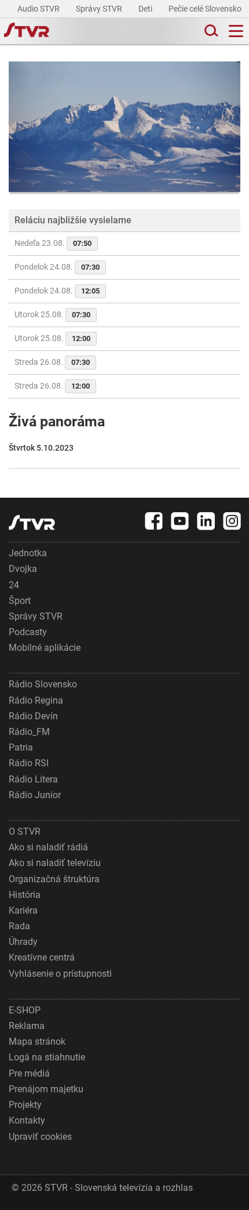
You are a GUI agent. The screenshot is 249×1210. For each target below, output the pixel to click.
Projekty (25, 1104)
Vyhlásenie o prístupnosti (60, 973)
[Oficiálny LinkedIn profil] (206, 520)
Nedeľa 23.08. (52, 243)
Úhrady (23, 941)
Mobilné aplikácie (44, 647)
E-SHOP (25, 1010)
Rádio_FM (29, 731)
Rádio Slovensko (43, 684)
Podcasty (28, 631)
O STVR (25, 831)
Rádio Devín (33, 716)
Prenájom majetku (46, 1089)
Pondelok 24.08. (57, 266)
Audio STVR (39, 8)
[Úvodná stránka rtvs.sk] (26, 31)
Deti (146, 8)
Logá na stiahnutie (47, 1057)
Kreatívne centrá (42, 957)
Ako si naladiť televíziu (55, 862)
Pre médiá (29, 1073)
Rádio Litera (33, 779)
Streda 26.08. (52, 362)
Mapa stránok (37, 1041)
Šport (20, 600)
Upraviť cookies (40, 1136)
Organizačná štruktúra (54, 879)
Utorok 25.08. (52, 314)
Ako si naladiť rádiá (48, 847)
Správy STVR (100, 8)
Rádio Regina (36, 700)
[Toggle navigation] (236, 31)
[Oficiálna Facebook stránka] (154, 520)
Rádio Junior (35, 794)
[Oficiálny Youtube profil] (180, 520)
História (25, 894)
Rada (19, 926)
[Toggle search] (210, 31)
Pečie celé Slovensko (206, 8)
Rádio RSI (29, 763)
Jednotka (28, 553)
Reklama (27, 1025)
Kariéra (23, 910)
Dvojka (23, 568)
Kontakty (27, 1120)
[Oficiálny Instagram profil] (232, 520)
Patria (21, 747)
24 (14, 584)
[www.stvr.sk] (32, 522)
